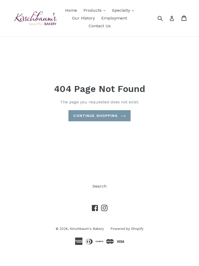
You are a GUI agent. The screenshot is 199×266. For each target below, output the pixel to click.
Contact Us (100, 25)
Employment (114, 18)
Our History (83, 18)
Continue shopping (95, 116)
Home (71, 10)
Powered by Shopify (127, 229)
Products (95, 10)
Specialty (124, 10)
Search (99, 186)
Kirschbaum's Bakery (87, 229)
